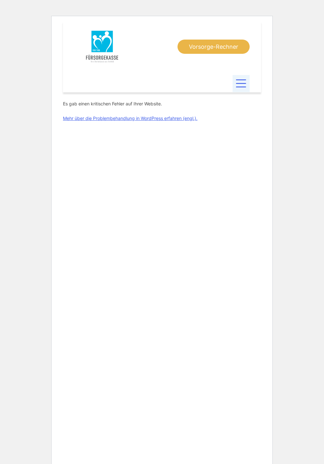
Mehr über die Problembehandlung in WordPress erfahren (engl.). (130, 118)
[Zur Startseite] (102, 47)
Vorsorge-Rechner (213, 46)
